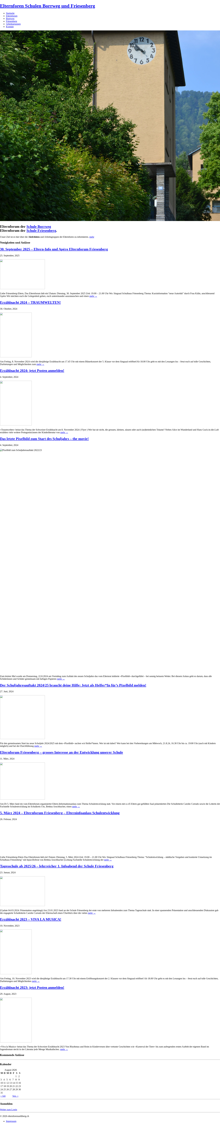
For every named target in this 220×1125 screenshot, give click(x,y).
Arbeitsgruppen (13, 24)
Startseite (10, 13)
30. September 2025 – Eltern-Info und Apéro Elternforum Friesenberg (54, 249)
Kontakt (10, 26)
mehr (91, 237)
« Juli (3, 1096)
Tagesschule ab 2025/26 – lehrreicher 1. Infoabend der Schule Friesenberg (56, 866)
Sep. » (15, 1096)
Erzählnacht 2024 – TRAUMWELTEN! (30, 302)
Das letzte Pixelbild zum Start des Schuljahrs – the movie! (44, 439)
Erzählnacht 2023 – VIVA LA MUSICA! (30, 919)
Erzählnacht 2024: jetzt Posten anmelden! (32, 371)
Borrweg (10, 18)
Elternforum (11, 16)
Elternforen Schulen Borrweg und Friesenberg (47, 6)
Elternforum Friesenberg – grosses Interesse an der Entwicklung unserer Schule (61, 752)
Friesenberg (11, 21)
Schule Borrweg (38, 226)
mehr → (93, 296)
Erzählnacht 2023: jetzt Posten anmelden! (32, 987)
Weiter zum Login (8, 1109)
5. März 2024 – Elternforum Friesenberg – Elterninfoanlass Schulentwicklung (60, 813)
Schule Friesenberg (41, 230)
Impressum (11, 1121)
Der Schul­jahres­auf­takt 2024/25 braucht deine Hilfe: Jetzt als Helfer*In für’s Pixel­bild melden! (73, 685)
